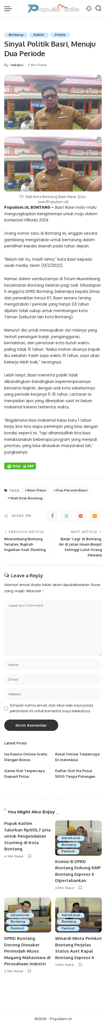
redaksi (16, 65)
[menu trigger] (9, 8)
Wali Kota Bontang (26, 498)
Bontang (16, 35)
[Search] (98, 8)
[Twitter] (66, 516)
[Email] (94, 516)
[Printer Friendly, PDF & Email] (20, 465)
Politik (60, 35)
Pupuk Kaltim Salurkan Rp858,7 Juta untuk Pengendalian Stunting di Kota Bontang (27, 836)
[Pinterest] (80, 516)
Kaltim (39, 35)
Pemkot (68, 851)
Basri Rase (36, 490)
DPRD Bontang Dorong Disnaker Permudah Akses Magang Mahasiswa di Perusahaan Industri (27, 951)
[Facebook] (52, 516)
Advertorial (71, 838)
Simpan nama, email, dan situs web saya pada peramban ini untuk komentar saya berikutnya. (51, 708)
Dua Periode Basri (72, 490)
